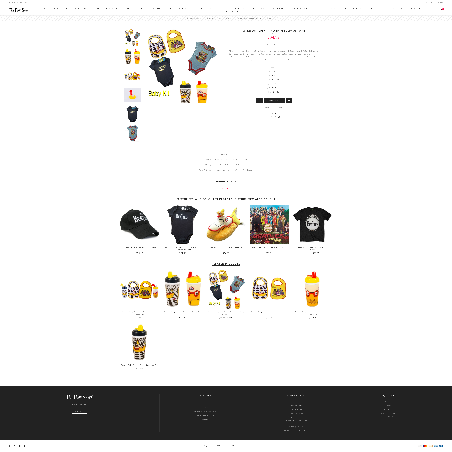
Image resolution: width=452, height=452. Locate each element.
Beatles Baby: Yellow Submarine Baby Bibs (269, 312)
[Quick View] (134, 224)
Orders (388, 406)
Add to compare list (289, 100)
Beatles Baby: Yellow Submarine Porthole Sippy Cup (312, 313)
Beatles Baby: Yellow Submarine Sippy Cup (139, 365)
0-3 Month (274, 71)
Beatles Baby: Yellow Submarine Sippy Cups (183, 312)
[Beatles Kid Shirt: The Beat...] (232, 31)
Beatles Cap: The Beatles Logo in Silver (139, 247)
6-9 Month (274, 80)
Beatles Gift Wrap (388, 417)
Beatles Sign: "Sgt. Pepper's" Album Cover (269, 247)
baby (224, 188)
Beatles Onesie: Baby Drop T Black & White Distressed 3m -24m (183, 248)
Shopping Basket (388, 413)
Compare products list (297, 417)
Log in (440, 2)
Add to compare (139, 224)
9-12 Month (275, 84)
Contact (205, 419)
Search (296, 402)
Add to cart (144, 224)
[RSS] (24, 446)
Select (273, 67)
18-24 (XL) (274, 92)
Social (273, 113)
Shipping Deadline (296, 427)
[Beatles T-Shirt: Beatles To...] (316, 31)
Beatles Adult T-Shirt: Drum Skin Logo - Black (312, 248)
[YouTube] (20, 446)
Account (388, 402)
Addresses (388, 409)
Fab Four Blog (296, 409)
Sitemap (205, 402)
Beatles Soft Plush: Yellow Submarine (226, 247)
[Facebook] (10, 446)
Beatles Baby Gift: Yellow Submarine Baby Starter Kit (226, 313)
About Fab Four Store (205, 415)
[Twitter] (15, 446)
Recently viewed (296, 413)
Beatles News (296, 406)
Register (429, 2)
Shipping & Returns (205, 408)
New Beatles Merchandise (296, 421)
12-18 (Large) (275, 88)
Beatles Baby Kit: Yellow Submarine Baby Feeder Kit (139, 313)
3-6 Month (274, 76)
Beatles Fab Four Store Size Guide (296, 430)
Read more (79, 412)
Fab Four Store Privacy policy (205, 412)
